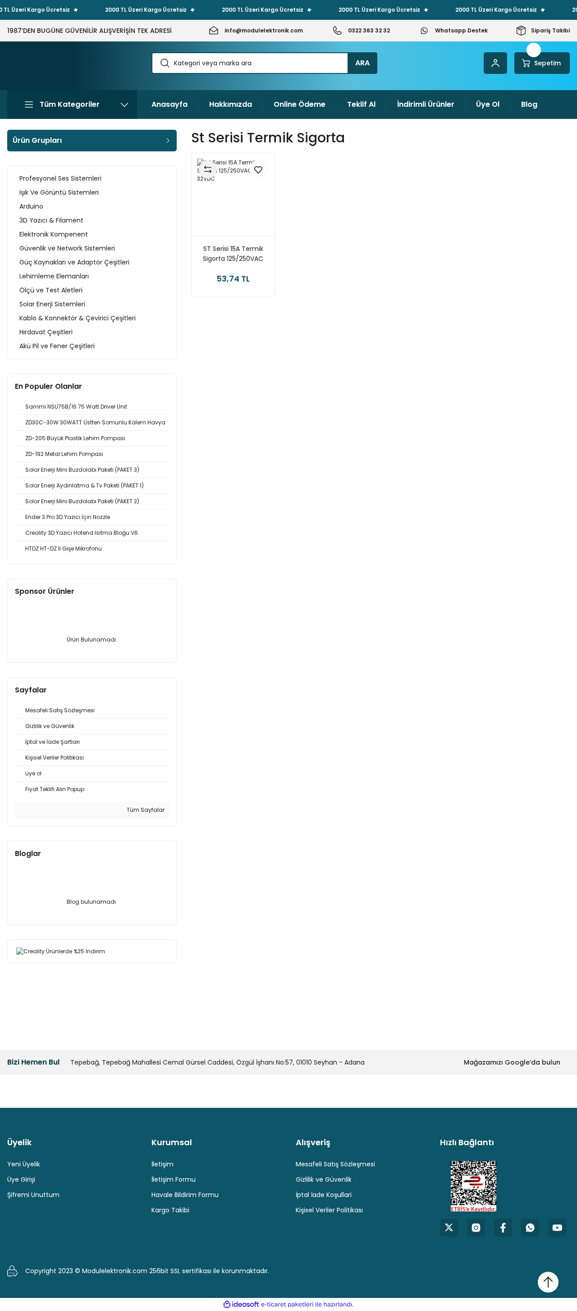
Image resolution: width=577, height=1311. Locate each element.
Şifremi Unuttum (33, 1194)
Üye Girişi (21, 1179)
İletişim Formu (173, 1179)
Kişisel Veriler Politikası (329, 1210)
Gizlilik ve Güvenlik (324, 1179)
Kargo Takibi (170, 1210)
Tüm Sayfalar (145, 810)
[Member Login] (495, 63)
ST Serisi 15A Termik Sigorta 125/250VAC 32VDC (233, 254)
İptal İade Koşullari (324, 1194)
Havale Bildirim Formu (185, 1194)
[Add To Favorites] (258, 169)
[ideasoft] (241, 1304)
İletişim (162, 1164)
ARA (362, 63)
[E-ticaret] (287, 1305)
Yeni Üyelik (23, 1164)
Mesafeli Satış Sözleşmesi (335, 1164)
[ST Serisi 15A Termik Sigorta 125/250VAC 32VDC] (233, 195)
